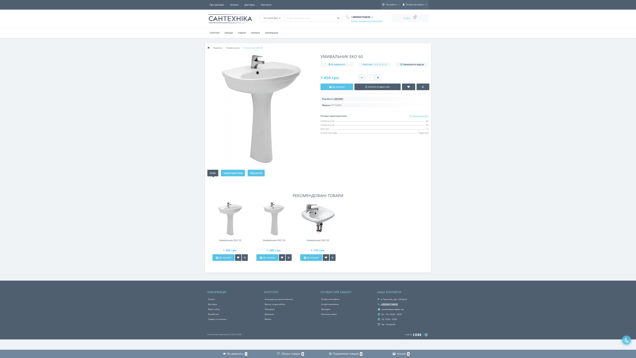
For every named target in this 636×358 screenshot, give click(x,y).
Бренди (229, 32)
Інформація (271, 32)
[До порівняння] (245, 257)
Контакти (266, 4)
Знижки (255, 32)
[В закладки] (238, 257)
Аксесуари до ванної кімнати (279, 299)
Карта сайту (214, 309)
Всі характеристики (419, 116)
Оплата (234, 4)
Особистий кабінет (330, 299)
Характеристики (232, 173)
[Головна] (208, 47)
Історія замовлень (330, 304)
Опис (213, 173)
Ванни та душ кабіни (275, 304)
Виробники (213, 314)
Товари (242, 32)
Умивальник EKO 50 (274, 240)
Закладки (325, 309)
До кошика (224, 257)
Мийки (268, 319)
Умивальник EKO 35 (318, 240)
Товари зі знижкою (217, 319)
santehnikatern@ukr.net (392, 309)
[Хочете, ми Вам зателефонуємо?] (626, 340)
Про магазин (217, 4)
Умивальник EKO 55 (230, 240)
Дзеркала (269, 314)
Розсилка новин (329, 314)
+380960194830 (389, 304)
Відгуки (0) (256, 173)
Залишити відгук (413, 64)
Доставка (249, 4)
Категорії (215, 32)
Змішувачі (270, 309)
